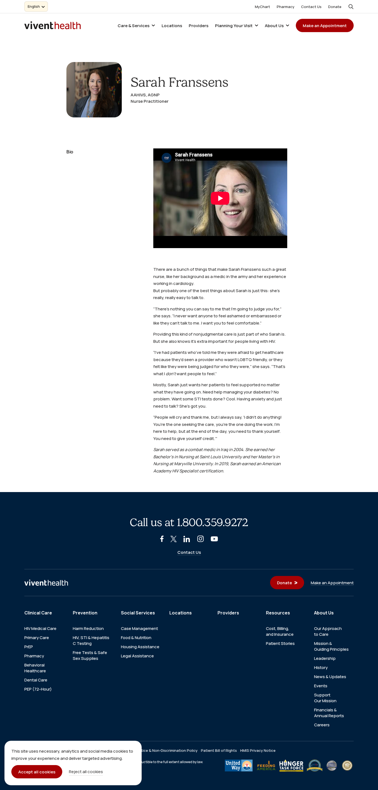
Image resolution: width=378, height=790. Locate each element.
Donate (334, 6)
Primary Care (36, 637)
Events (320, 686)
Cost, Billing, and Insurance (280, 631)
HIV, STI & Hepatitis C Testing (91, 640)
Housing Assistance (140, 647)
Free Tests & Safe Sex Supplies (90, 655)
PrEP (28, 647)
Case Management (139, 628)
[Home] (46, 583)
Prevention (85, 613)
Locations (172, 26)
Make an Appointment (325, 26)
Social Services (138, 613)
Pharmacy (285, 6)
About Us (274, 26)
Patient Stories (280, 643)
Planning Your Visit (234, 26)
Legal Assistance (137, 656)
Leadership (325, 658)
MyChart (262, 6)
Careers (322, 725)
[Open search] (350, 6)
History (321, 667)
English (34, 6)
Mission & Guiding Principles (331, 646)
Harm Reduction (88, 628)
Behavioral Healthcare (35, 668)
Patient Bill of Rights (219, 750)
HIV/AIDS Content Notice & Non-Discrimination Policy (151, 750)
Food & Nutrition (136, 637)
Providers (198, 26)
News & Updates (330, 677)
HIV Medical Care (40, 628)
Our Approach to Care (328, 631)
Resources (278, 613)
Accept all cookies (36, 772)
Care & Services (133, 26)
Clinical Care (38, 613)
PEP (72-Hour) (38, 689)
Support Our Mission (325, 698)
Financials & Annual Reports (329, 713)
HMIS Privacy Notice (258, 750)
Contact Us (311, 6)
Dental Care (35, 680)
